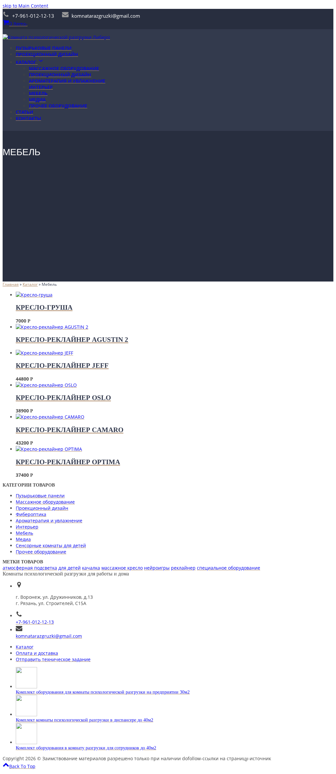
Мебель (24, 533)
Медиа (23, 539)
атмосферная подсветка (30, 568)
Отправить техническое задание (53, 659)
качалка (91, 568)
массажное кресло (122, 568)
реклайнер (183, 568)
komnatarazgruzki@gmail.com (49, 636)
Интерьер (27, 527)
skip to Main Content (25, 6)
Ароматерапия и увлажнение (49, 520)
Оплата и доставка (37, 653)
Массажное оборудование (45, 502)
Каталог (24, 647)
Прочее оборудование (41, 552)
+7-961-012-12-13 (35, 622)
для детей (69, 568)
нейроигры (157, 568)
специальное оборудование (228, 568)
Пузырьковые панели (40, 495)
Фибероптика (31, 514)
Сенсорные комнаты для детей (51, 545)
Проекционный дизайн (42, 508)
